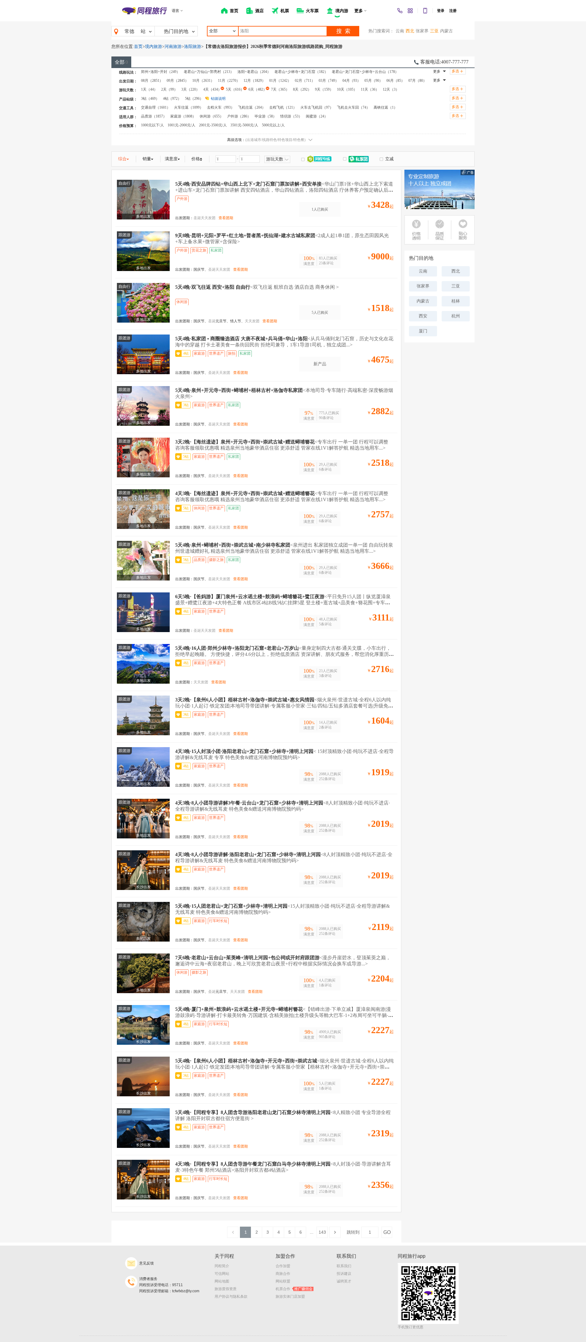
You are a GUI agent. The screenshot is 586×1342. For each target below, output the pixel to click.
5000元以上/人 (273, 125)
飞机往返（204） (252, 107)
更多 (436, 71)
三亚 (434, 31)
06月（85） (395, 80)
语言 (175, 11)
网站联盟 (283, 1281)
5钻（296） (194, 98)
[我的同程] (410, 11)
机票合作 (294, 1289)
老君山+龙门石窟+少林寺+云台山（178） (365, 72)
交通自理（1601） (155, 107)
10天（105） (347, 89)
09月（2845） (178, 80)
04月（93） (351, 80)
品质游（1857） (154, 116)
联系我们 (344, 1266)
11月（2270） (229, 80)
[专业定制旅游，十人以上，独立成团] (439, 189)
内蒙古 (446, 31)
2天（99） (169, 89)
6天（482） (257, 89)
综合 (122, 159)
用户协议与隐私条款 (231, 1296)
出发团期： (184, 218)
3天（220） (190, 89)
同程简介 (222, 1266)
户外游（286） (239, 116)
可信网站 (222, 1273)
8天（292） (302, 89)
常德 (129, 31)
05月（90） (373, 80)
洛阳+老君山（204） (254, 72)
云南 (400, 31)
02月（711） (305, 80)
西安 (423, 316)
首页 (138, 46)
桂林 (455, 301)
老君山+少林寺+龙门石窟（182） (301, 72)
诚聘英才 (344, 1281)
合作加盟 (283, 1266)
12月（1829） (255, 80)
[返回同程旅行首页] (144, 10)
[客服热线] (400, 11)
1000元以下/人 (152, 125)
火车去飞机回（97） (316, 107)
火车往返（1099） (188, 107)
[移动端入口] (425, 11)
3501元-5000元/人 (244, 125)
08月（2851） (152, 80)
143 (322, 1232)
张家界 (422, 31)
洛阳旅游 (192, 46)
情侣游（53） (291, 116)
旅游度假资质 (226, 1289)
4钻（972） (172, 98)
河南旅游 (173, 46)
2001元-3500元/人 (213, 125)
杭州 (455, 316)
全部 (121, 62)
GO (387, 1232)
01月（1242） (280, 80)
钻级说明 (218, 98)
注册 (453, 11)
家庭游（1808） (183, 116)
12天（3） (391, 89)
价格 (195, 159)
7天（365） (280, 89)
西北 (410, 31)
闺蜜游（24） (317, 116)
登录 (440, 11)
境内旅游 (153, 46)
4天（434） (212, 89)
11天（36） (370, 89)
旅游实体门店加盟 (290, 1296)
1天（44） (149, 89)
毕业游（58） (266, 116)
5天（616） (235, 89)
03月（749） (329, 80)
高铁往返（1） (385, 107)
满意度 (171, 159)
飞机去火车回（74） (353, 107)
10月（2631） (203, 80)
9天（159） (324, 89)
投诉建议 (344, 1273)
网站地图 (222, 1281)
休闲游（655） (211, 116)
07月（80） (417, 80)
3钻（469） (150, 98)
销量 (147, 159)
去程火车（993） (220, 107)
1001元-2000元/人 (181, 125)
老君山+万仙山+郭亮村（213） (209, 72)
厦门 (423, 331)
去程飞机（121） (283, 107)
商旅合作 (283, 1273)
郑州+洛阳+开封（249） (160, 72)
